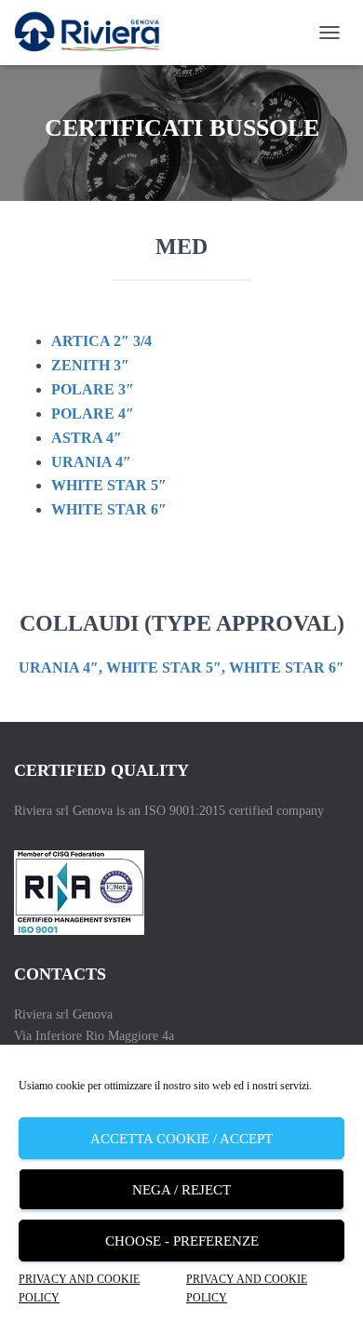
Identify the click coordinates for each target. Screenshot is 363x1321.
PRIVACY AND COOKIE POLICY (79, 1288)
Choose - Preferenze (182, 1241)
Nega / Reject (181, 1189)
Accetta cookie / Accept (181, 1138)
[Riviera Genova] (94, 32)
